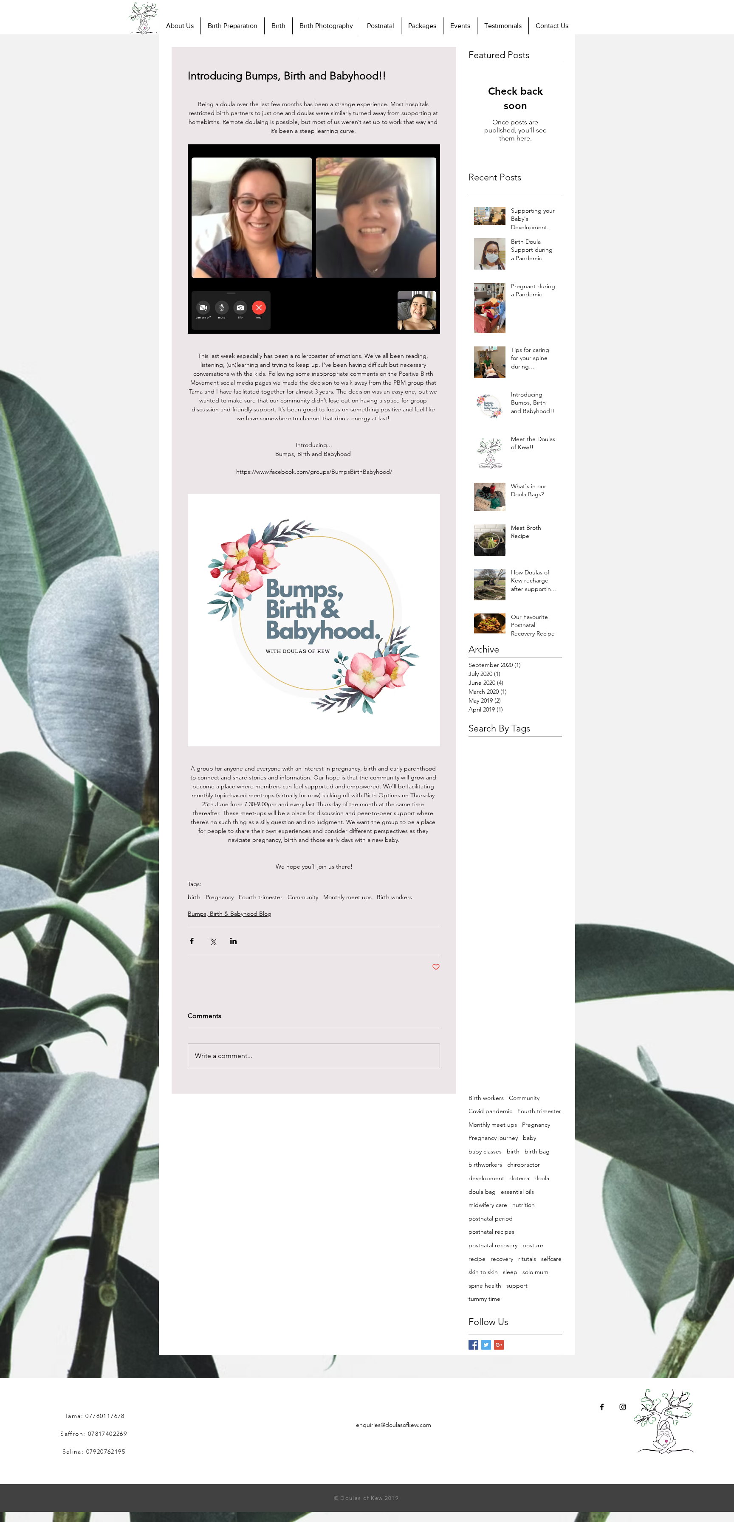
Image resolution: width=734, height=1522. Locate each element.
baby (529, 1138)
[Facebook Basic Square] (473, 1345)
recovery (502, 1259)
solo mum (535, 1272)
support (517, 1285)
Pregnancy (220, 897)
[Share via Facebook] (192, 941)
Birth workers (394, 897)
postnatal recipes (491, 1231)
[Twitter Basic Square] (486, 1345)
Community (303, 897)
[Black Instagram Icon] (622, 1407)
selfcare (551, 1259)
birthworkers (485, 1164)
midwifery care (488, 1205)
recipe (477, 1259)
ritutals (527, 1259)
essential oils (517, 1192)
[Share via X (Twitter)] (213, 941)
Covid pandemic (490, 1111)
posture (532, 1245)
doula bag (482, 1192)
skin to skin (483, 1272)
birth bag (537, 1151)
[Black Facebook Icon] (602, 1407)
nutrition (523, 1205)
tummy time (484, 1299)
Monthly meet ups (347, 897)
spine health (485, 1285)
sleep (510, 1272)
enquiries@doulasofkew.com (393, 1425)
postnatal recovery (493, 1245)
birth (194, 897)
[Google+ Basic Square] (499, 1345)
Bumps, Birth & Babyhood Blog (229, 913)
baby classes (485, 1151)
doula (541, 1178)
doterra (519, 1178)
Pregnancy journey (493, 1138)
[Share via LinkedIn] (233, 941)
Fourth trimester (260, 897)
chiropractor (523, 1164)
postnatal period (491, 1218)
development (486, 1178)
